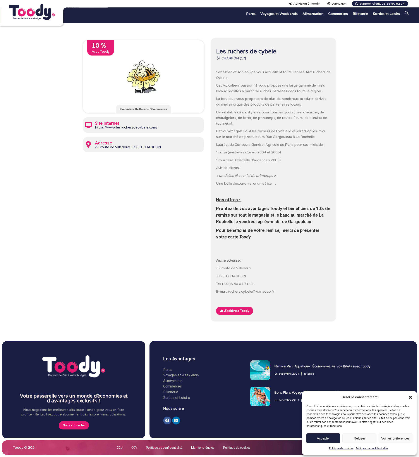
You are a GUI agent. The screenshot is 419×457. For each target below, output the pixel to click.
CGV (134, 447)
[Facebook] (167, 420)
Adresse (103, 143)
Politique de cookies (341, 448)
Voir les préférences (395, 438)
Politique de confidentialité (372, 448)
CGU (120, 447)
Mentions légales (203, 447)
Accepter (323, 438)
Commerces (159, 109)
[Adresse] (88, 144)
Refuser (359, 438)
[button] (410, 397)
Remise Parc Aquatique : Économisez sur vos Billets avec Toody (322, 366)
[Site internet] (88, 125)
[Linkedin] (176, 420)
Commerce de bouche (134, 109)
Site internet (107, 123)
